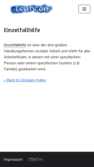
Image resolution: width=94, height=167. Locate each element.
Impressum (13, 159)
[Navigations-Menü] (84, 9)
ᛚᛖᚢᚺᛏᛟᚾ (35, 159)
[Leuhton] (31, 9)
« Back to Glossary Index (25, 80)
